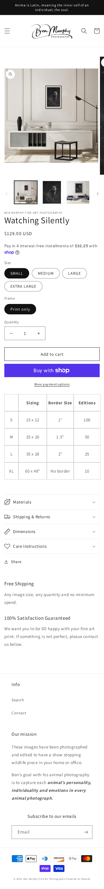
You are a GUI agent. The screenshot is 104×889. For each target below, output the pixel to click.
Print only (20, 309)
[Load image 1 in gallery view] (25, 192)
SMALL (16, 273)
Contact (19, 712)
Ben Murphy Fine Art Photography (44, 878)
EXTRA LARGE (23, 286)
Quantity (11, 322)
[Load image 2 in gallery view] (51, 192)
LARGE (74, 273)
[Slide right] (97, 193)
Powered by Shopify (78, 878)
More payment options (52, 384)
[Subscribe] (85, 832)
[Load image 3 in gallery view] (78, 192)
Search (18, 699)
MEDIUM (46, 273)
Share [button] (16, 561)
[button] (7, 31)
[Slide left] (6, 193)
